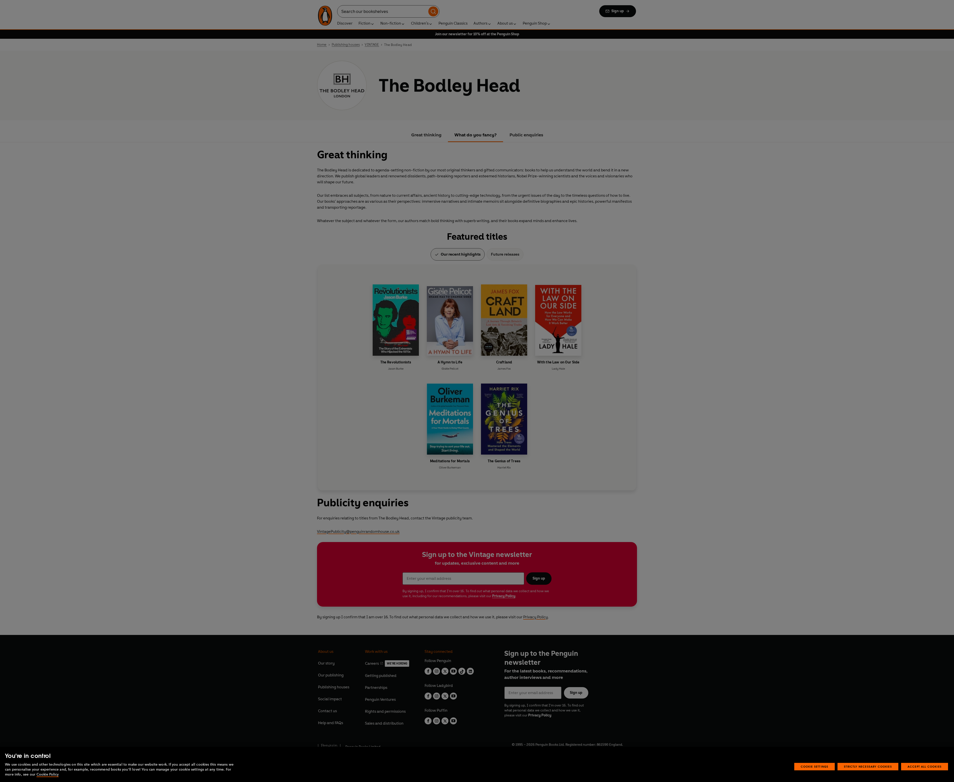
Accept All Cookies (925, 766)
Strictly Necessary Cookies (868, 766)
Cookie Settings (815, 766)
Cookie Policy (48, 774)
